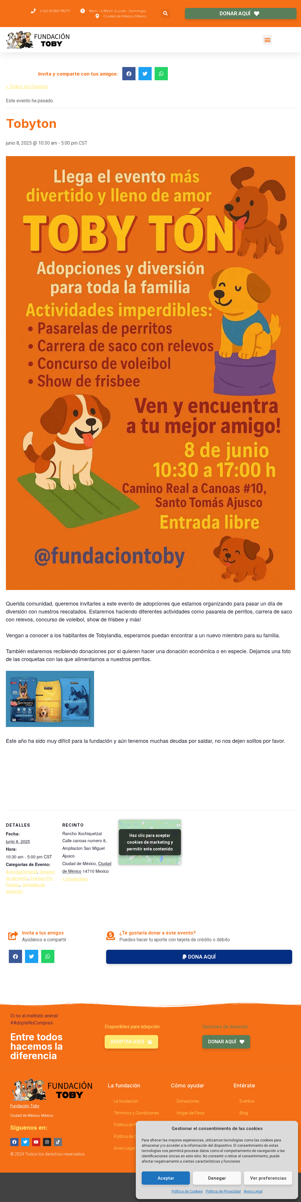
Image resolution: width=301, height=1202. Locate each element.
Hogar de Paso (191, 1113)
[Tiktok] (58, 1142)
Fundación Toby (24, 1106)
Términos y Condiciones (136, 1113)
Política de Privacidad (223, 1191)
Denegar (217, 1178)
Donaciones (188, 1101)
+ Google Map (75, 879)
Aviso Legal (253, 1191)
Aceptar (166, 1178)
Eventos (247, 1101)
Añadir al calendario (35, 797)
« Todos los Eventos (27, 86)
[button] (165, 13)
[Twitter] (25, 1142)
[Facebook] (14, 1142)
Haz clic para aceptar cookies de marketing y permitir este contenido (150, 842)
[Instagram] (47, 1142)
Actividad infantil (21, 872)
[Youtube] (36, 1142)
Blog (244, 1113)
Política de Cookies (187, 1191)
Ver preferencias (268, 1178)
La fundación (126, 1101)
